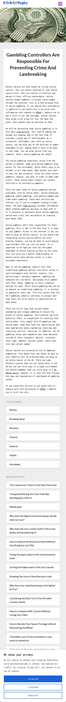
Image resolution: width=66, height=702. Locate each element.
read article (22, 132)
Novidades (15, 464)
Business (14, 428)
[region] (33, 676)
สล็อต (38, 112)
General (14, 446)
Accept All (33, 678)
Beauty (13, 409)
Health (13, 455)
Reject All (33, 695)
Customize (33, 687)
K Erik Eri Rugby (15, 3)
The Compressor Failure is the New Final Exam (33, 485)
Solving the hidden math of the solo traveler (32, 567)
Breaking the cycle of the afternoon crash (31, 576)
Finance (13, 437)
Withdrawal (15, 507)
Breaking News (17, 419)
